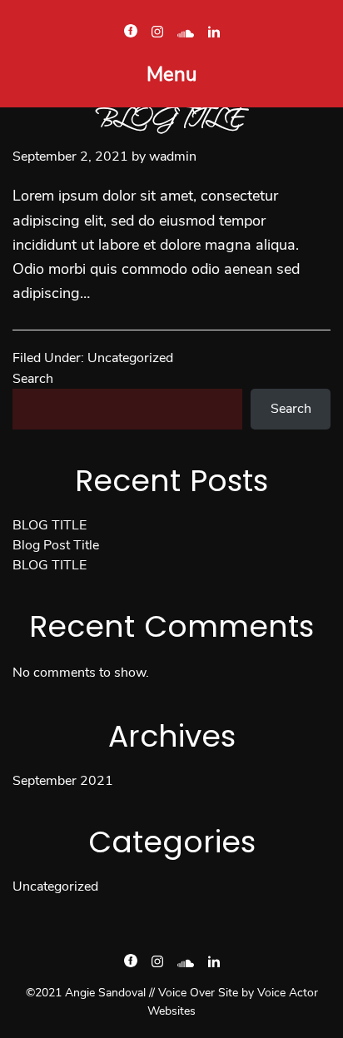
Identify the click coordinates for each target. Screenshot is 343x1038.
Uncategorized (130, 358)
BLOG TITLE (49, 525)
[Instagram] (157, 32)
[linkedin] (214, 32)
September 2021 (62, 781)
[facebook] (130, 32)
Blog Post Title (55, 545)
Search (32, 379)
